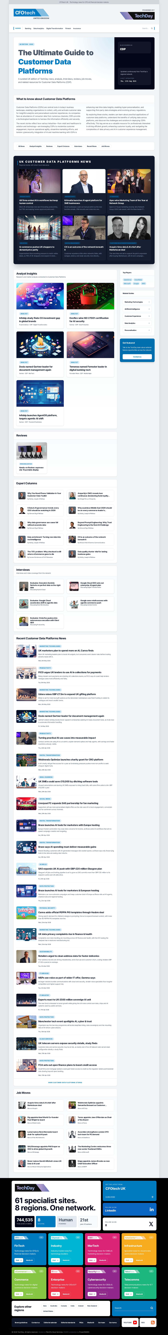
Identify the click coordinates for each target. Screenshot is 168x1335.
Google (136, 283)
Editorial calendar (50, 1322)
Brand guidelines (21, 1322)
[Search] (152, 28)
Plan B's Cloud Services (54, 1332)
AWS (143, 283)
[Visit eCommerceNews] (25, 1271)
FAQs (81, 1322)
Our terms (113, 1322)
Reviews (49, 146)
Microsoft (127, 283)
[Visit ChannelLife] (62, 1238)
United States (48, 1311)
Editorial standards (68, 1322)
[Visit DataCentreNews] (135, 1238)
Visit (17, 1260)
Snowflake (138, 280)
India (72, 1306)
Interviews (78, 146)
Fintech (68, 28)
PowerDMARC (84, 1332)
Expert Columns (63, 146)
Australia (53, 1306)
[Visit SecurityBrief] (99, 1271)
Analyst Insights (35, 146)
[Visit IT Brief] (62, 1271)
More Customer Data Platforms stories (65, 1082)
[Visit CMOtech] (99, 1238)
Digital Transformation (54, 28)
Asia (45, 1306)
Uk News (21, 146)
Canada (64, 1306)
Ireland (80, 1306)
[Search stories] (152, 1308)
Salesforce (127, 280)
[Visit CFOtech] (25, 1238)
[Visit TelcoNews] (135, 1271)
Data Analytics (38, 28)
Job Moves (105, 146)
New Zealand (92, 1306)
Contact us (137, 357)
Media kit (29, 1260)
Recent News (92, 146)
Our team (101, 1322)
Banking (28, 28)
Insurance (77, 28)
